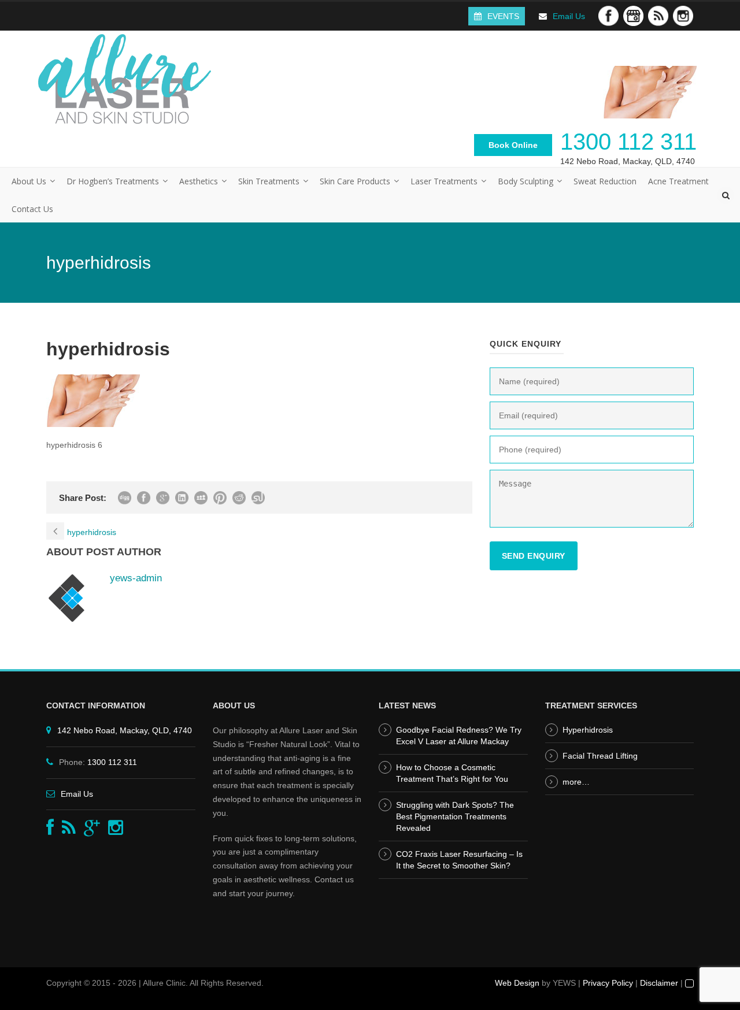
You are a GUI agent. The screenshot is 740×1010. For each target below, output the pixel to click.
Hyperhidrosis (588, 729)
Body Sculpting (525, 181)
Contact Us (32, 208)
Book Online (513, 145)
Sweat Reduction (605, 181)
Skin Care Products (355, 181)
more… (576, 781)
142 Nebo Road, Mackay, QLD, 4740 (627, 161)
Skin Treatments (268, 181)
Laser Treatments (444, 181)
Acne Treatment (678, 181)
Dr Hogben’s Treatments (112, 181)
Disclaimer (659, 982)
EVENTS (503, 16)
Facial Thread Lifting (600, 755)
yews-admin (136, 578)
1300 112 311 (628, 141)
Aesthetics (198, 181)
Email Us (569, 16)
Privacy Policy (608, 982)
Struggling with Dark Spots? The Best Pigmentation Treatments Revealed (455, 816)
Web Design (517, 982)
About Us (29, 181)
